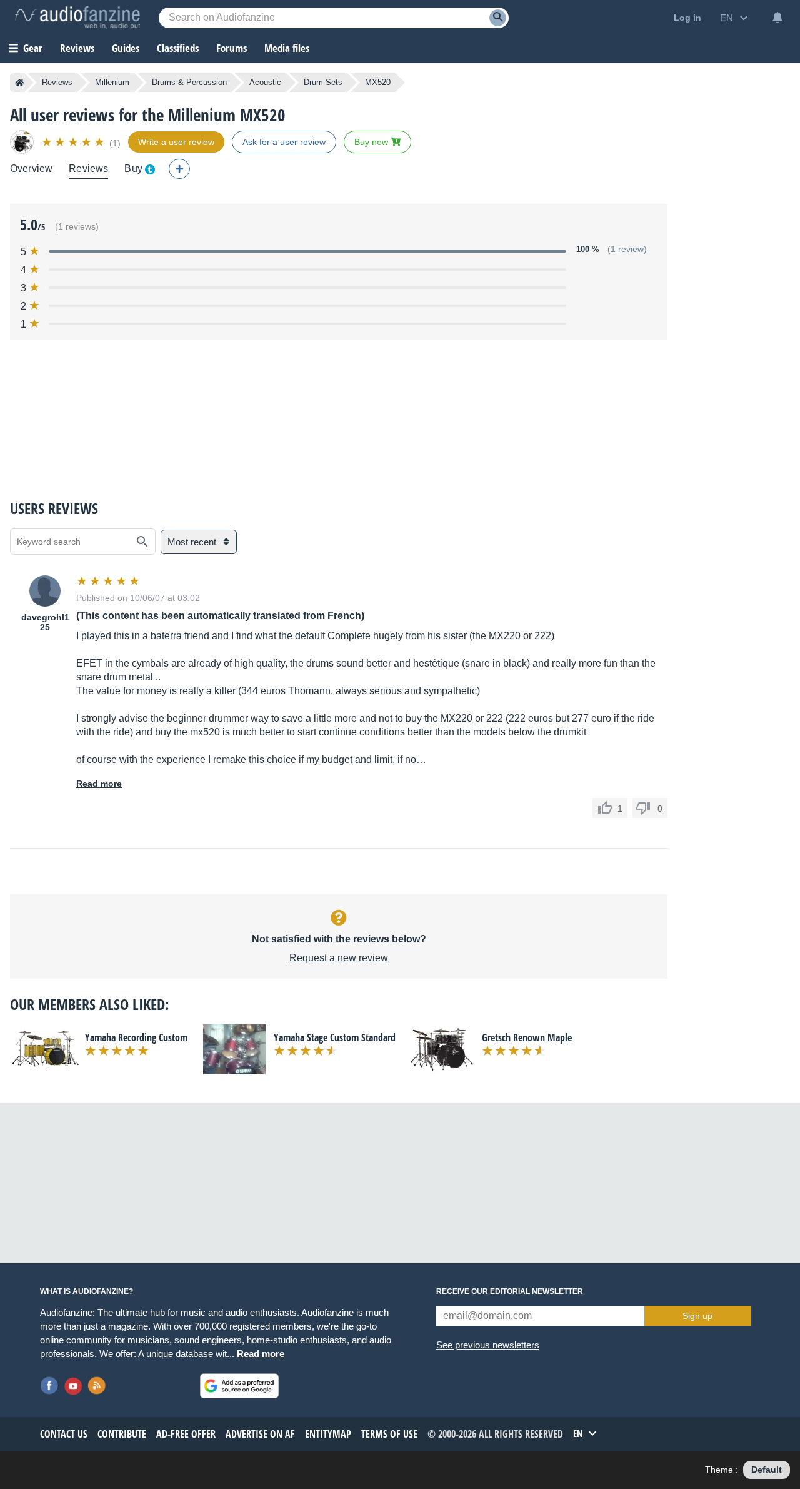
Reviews (77, 48)
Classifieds (178, 48)
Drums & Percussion (189, 82)
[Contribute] (179, 169)
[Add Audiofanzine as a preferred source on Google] (239, 1385)
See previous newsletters (487, 1345)
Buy (133, 168)
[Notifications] (777, 17)
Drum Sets (323, 82)
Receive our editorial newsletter (509, 1291)
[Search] (497, 17)
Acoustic (265, 82)
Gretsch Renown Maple (527, 1037)
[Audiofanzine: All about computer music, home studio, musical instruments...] (77, 17)
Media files (286, 48)
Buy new (372, 142)
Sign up (697, 1316)
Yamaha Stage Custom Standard (335, 1037)
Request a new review (338, 957)
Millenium (112, 82)
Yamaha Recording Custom (136, 1037)
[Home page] (19, 82)
